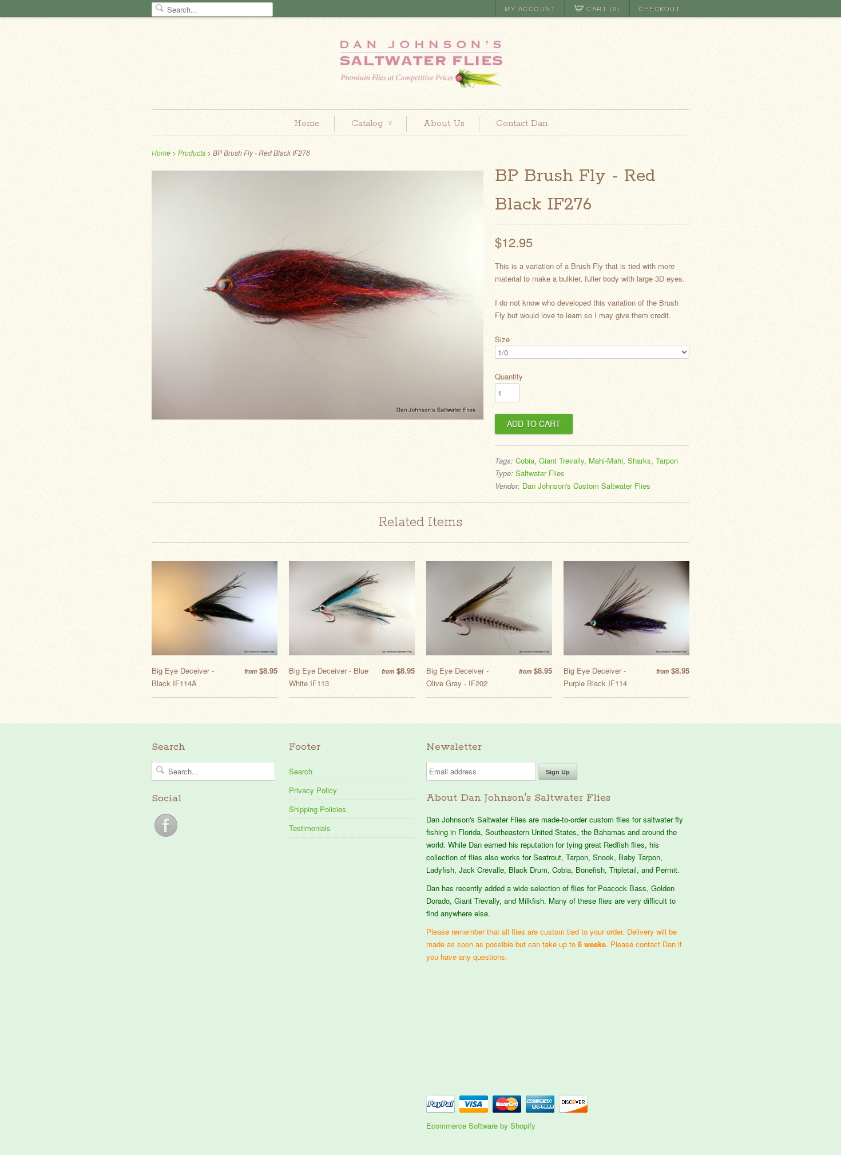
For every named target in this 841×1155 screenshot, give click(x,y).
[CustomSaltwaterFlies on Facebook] (166, 836)
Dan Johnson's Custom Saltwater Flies (586, 485)
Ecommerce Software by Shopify (480, 1125)
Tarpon (667, 460)
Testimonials (310, 827)
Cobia (524, 460)
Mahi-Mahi (606, 460)
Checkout (659, 8)
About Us (444, 123)
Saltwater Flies (540, 473)
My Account (530, 8)
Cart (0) (603, 8)
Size (502, 339)
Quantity (509, 376)
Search (300, 771)
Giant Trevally (561, 460)
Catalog (371, 123)
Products (191, 152)
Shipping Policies (317, 809)
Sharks (639, 460)
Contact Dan (522, 123)
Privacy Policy (313, 790)
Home (307, 123)
